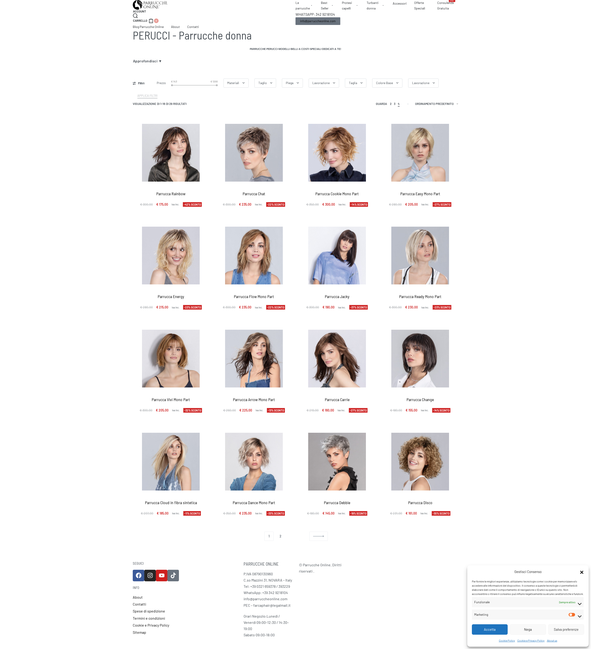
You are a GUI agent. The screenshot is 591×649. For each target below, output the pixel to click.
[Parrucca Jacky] (337, 255)
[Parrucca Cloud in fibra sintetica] (171, 462)
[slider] (172, 85)
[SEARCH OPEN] (135, 15)
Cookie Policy (507, 640)
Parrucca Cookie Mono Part (337, 193)
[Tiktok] (173, 575)
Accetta (490, 629)
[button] (581, 571)
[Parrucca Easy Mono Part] (420, 153)
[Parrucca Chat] (254, 153)
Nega (528, 629)
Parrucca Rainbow (170, 193)
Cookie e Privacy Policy (531, 640)
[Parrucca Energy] (171, 255)
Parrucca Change (420, 399)
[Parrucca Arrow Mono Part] (254, 358)
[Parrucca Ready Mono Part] (420, 255)
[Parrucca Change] (420, 358)
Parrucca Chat (254, 193)
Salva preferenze (566, 629)
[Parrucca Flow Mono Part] (254, 255)
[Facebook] (138, 575)
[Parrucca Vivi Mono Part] (171, 358)
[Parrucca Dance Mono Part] (254, 462)
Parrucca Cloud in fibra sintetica (171, 502)
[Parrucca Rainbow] (171, 153)
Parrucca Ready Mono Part (420, 296)
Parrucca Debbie (337, 502)
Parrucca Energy (171, 296)
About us (552, 640)
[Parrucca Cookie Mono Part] (337, 153)
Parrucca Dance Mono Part (254, 502)
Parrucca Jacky (337, 296)
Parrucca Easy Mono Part (420, 193)
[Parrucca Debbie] (337, 462)
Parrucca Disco (420, 502)
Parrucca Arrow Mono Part (254, 399)
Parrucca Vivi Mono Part (171, 399)
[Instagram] (150, 575)
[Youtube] (161, 575)
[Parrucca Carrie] (337, 358)
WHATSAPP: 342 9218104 (315, 14)
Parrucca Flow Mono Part (254, 296)
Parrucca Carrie (337, 399)
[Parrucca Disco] (420, 462)
